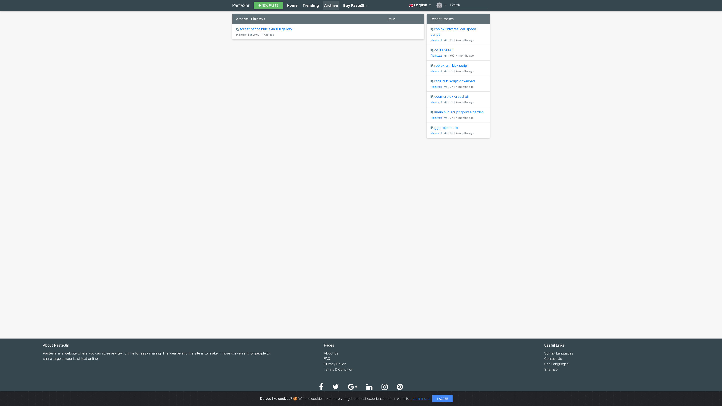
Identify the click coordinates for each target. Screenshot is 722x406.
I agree (442, 399)
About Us (331, 353)
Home (292, 5)
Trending (311, 5)
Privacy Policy (335, 364)
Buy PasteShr (355, 5)
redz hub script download (454, 81)
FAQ (327, 358)
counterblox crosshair (451, 96)
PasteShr (241, 5)
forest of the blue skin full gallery (266, 29)
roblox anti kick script (451, 65)
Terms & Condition (338, 369)
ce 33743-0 (443, 50)
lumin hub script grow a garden (459, 112)
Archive (331, 5)
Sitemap (551, 369)
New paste (269, 5)
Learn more (420, 398)
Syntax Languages (558, 353)
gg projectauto (446, 127)
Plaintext (436, 40)
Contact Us (553, 358)
